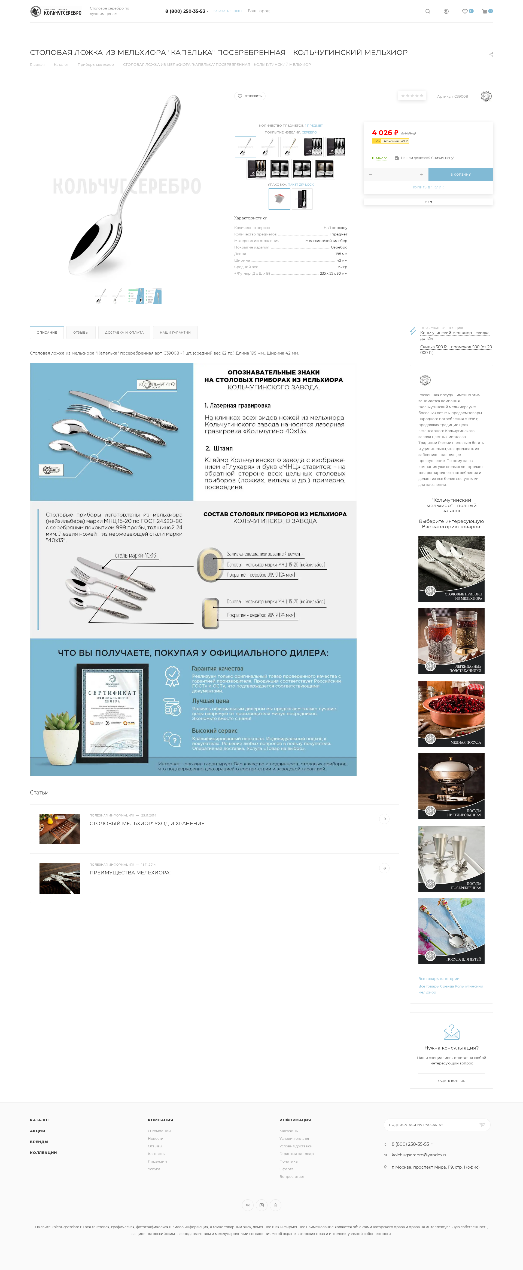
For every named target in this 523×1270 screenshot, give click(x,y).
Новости (155, 1138)
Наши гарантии (175, 332)
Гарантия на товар (296, 1153)
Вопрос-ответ (292, 1176)
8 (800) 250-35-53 (185, 11)
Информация (295, 1120)
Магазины (289, 1131)
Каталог (40, 1120)
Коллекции (43, 1152)
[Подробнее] (384, 819)
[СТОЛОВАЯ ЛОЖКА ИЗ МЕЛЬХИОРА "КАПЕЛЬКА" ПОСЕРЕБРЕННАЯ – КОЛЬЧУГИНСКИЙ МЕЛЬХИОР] (127, 186)
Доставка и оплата (124, 332)
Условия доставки (295, 1146)
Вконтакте (248, 1205)
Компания (160, 1120)
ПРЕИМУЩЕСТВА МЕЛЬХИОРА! (130, 873)
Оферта (286, 1169)
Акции (37, 1131)
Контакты (156, 1153)
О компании (159, 1131)
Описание (47, 332)
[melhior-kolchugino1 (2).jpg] (193, 569)
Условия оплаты (294, 1138)
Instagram (261, 1205)
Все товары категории (439, 978)
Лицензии (157, 1161)
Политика (288, 1161)
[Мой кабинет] (446, 12)
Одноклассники (275, 1205)
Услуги (154, 1169)
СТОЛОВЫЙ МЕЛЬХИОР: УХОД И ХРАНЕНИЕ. (148, 824)
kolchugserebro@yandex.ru (420, 1154)
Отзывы (81, 332)
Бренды (39, 1141)
